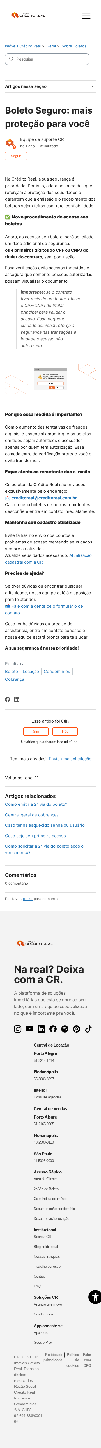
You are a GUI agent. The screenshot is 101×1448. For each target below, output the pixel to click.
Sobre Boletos (74, 46)
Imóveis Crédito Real (23, 46)
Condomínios (57, 671)
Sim (36, 731)
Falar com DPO (87, 1360)
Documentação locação (51, 1218)
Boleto (11, 671)
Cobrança (14, 679)
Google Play (43, 1342)
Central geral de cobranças (32, 814)
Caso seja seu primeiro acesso (35, 835)
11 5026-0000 (44, 1161)
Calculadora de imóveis (51, 1199)
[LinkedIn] (16, 699)
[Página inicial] (31, 16)
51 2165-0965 (44, 1124)
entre (28, 898)
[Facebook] (7, 699)
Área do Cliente (45, 1179)
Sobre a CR (42, 1237)
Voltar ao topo (19, 777)
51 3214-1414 (44, 1061)
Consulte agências (47, 1097)
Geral (51, 46)
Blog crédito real (46, 1247)
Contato (39, 1276)
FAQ (37, 1286)
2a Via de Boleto (46, 1189)
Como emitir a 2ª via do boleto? (36, 804)
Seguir (16, 156)
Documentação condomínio (54, 1209)
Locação (31, 671)
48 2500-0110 (44, 1142)
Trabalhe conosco (47, 1266)
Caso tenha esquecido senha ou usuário (45, 825)
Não (65, 731)
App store (41, 1333)
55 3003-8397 (44, 1079)
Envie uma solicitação (70, 758)
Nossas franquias (47, 1256)
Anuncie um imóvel (48, 1304)
